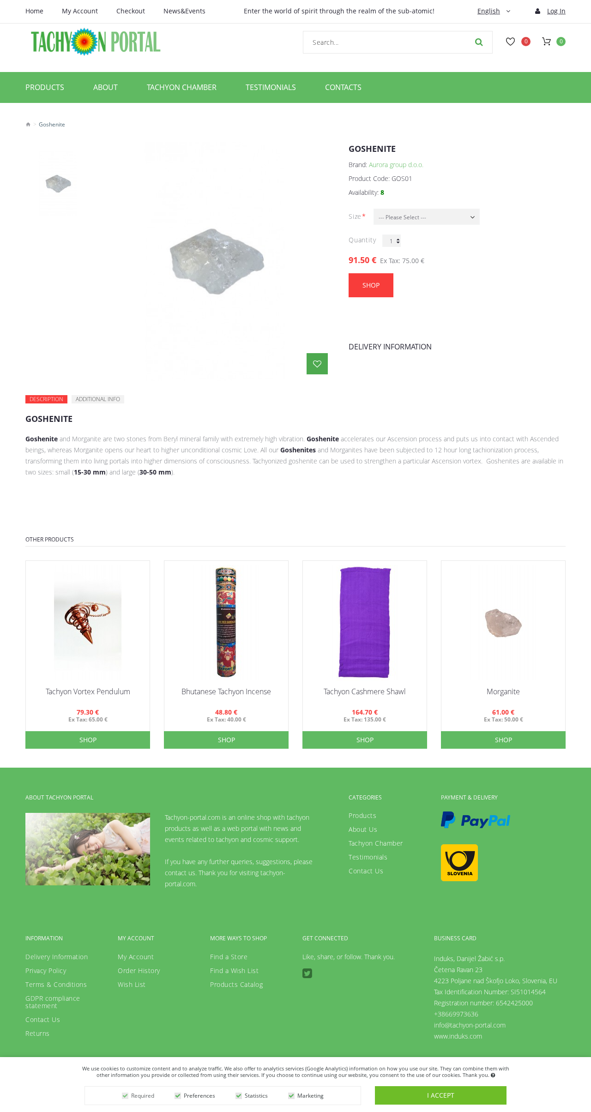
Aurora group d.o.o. (396, 164)
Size (355, 216)
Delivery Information (390, 347)
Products (44, 87)
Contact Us (366, 871)
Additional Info (98, 399)
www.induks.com (458, 1036)
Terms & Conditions (56, 984)
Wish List (132, 984)
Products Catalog (236, 984)
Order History (139, 970)
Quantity (362, 239)
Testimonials (271, 87)
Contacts (343, 87)
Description (46, 399)
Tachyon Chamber (182, 87)
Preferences (199, 1096)
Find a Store (228, 957)
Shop (371, 285)
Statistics (256, 1096)
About (105, 87)
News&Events (184, 11)
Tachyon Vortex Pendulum (88, 691)
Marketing (310, 1096)
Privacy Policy (45, 970)
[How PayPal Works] (475, 820)
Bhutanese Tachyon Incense (226, 691)
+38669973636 (456, 1014)
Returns (37, 1033)
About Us (363, 829)
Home (34, 11)
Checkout (130, 11)
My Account (80, 11)
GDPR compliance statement (52, 1002)
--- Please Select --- (402, 217)
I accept (440, 1095)
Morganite (503, 691)
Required (142, 1096)
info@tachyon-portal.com (470, 1025)
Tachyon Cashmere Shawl (365, 691)
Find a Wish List (234, 970)
